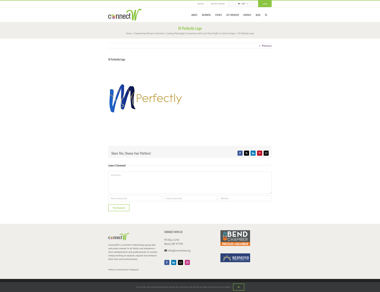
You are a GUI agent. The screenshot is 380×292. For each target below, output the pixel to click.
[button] (266, 14)
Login (265, 4)
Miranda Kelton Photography (127, 269)
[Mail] (180, 262)
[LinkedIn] (173, 262)
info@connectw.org (179, 250)
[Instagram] (187, 262)
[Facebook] (166, 262)
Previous (267, 45)
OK (239, 286)
